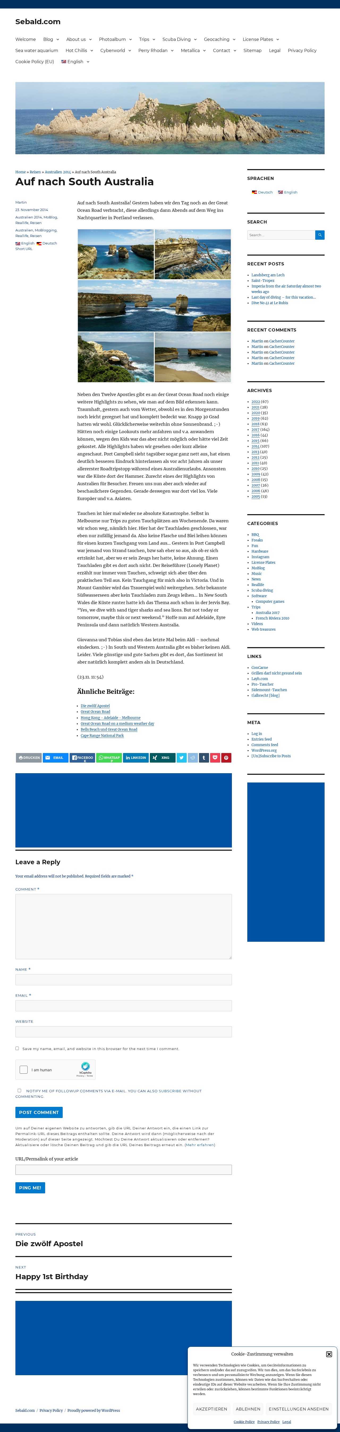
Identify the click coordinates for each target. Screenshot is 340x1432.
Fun (255, 546)
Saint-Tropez (263, 280)
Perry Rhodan (153, 50)
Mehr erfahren (200, 1145)
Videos (257, 624)
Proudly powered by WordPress (93, 1410)
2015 (256, 440)
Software (259, 596)
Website (24, 1021)
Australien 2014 (58, 172)
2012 (256, 457)
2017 (256, 429)
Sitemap (253, 50)
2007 (256, 485)
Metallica (190, 50)
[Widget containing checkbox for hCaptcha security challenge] (55, 1070)
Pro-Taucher (263, 684)
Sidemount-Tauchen (269, 690)
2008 (256, 480)
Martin (21, 202)
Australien (24, 230)
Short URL (24, 249)
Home (20, 172)
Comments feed (265, 745)
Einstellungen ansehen (299, 1409)
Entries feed (262, 739)
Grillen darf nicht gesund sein (277, 673)
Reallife (21, 223)
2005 (256, 496)
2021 (256, 407)
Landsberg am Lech (268, 275)
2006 (256, 491)
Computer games (270, 601)
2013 (255, 452)
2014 (256, 446)
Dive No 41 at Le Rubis (270, 303)
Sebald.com (38, 21)
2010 (256, 468)
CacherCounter (282, 341)
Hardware (260, 551)
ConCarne (260, 667)
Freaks (257, 540)
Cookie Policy (244, 1422)
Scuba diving (262, 590)
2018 (256, 424)
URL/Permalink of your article (46, 1159)
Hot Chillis (76, 50)
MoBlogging (46, 230)
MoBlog (50, 217)
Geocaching (217, 39)
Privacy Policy (268, 1422)
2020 (256, 413)
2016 (256, 435)
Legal (286, 1422)
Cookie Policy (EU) (34, 61)
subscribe (170, 1091)
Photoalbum (112, 39)
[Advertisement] (124, 811)
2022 (256, 401)
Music (257, 573)
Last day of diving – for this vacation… (284, 297)
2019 (256, 418)
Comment (27, 889)
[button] (329, 1354)
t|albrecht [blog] (266, 695)
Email (23, 995)
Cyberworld (112, 50)
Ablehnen (248, 1409)
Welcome (25, 39)
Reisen (35, 172)
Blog (48, 39)
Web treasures (264, 629)
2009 (256, 474)
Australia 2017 (268, 612)
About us (76, 39)
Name (23, 969)
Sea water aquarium (36, 50)
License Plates (258, 39)
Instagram (260, 557)
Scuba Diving (177, 39)
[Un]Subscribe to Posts (271, 756)
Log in (257, 734)
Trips (144, 39)
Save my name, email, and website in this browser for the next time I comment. (101, 1049)
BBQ (255, 534)
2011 (255, 463)
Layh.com (260, 679)
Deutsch (49, 243)
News (256, 579)
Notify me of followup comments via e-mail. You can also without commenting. (108, 1094)
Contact (221, 50)
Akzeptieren (211, 1409)
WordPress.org (264, 750)
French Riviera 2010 (272, 618)
